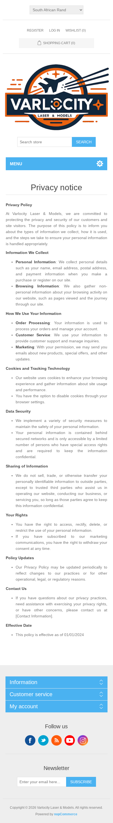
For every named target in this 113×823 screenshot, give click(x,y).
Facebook (30, 740)
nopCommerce (65, 814)
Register (35, 30)
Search (84, 142)
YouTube (69, 740)
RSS (56, 740)
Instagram (83, 740)
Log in (54, 30)
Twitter (43, 740)
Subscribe (81, 782)
